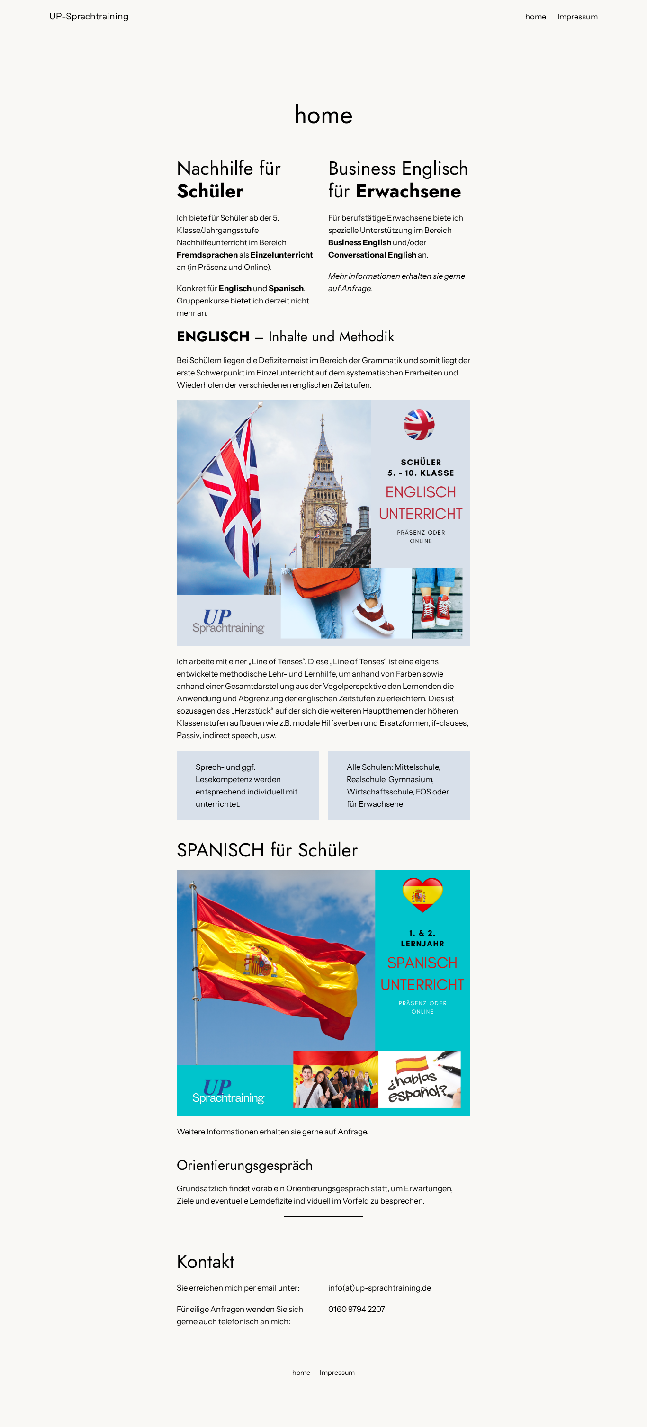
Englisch (235, 288)
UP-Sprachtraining (89, 16)
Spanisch (286, 288)
